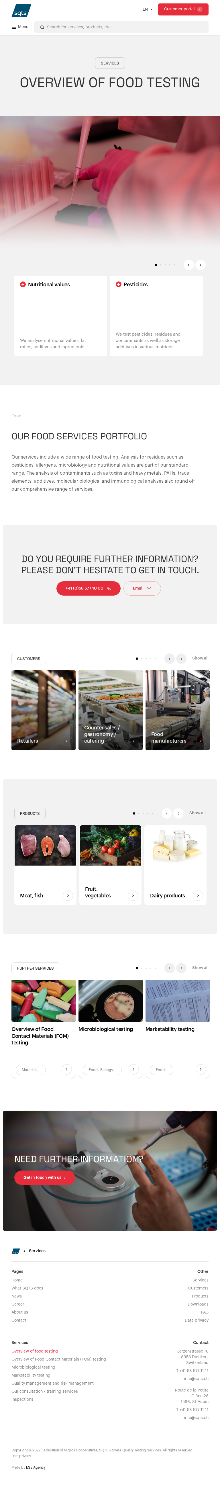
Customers (198, 1288)
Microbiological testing (33, 1367)
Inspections (22, 1400)
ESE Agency (36, 1467)
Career (17, 1304)
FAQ (205, 1312)
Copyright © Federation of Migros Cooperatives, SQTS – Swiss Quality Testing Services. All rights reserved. (102, 1450)
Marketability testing (30, 1375)
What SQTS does (27, 1288)
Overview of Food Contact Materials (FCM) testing (58, 1359)
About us (19, 1312)
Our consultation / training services (44, 1392)
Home (17, 1280)
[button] (147, 9)
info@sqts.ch (196, 1379)
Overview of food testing (34, 1351)
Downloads (198, 1304)
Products (200, 1296)
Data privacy (197, 1320)
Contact (18, 1320)
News (16, 1296)
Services (200, 1280)
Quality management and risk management (52, 1383)
